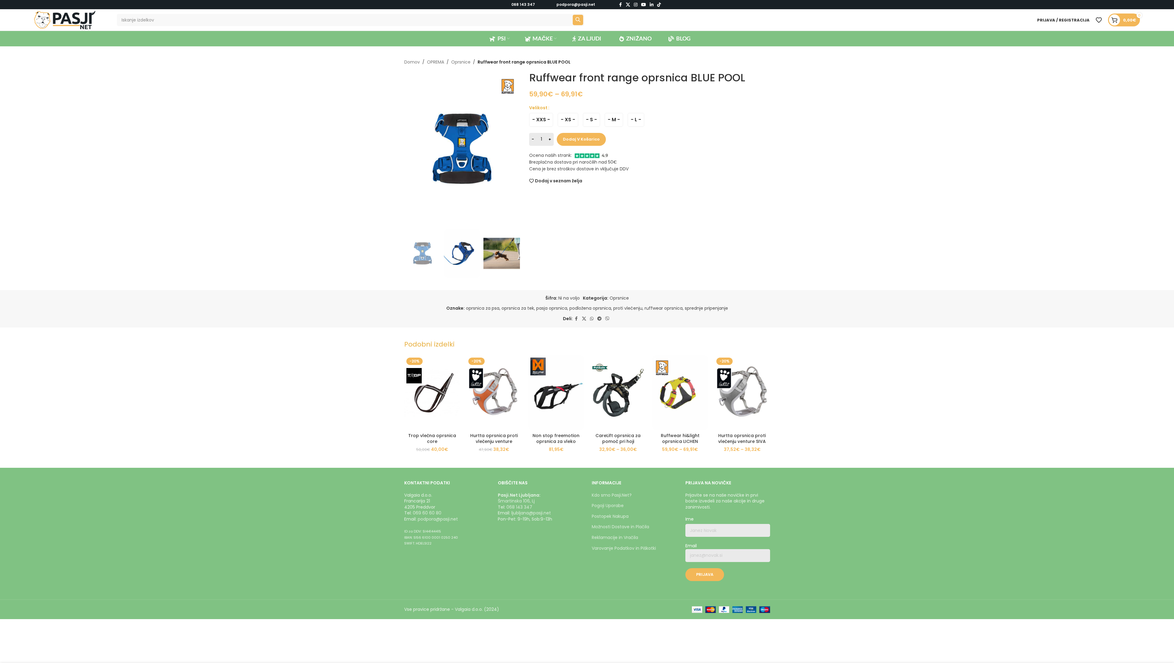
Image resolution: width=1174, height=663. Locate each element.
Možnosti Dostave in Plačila (620, 527)
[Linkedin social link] (651, 5)
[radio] (541, 120)
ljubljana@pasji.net (531, 513)
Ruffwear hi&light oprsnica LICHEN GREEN (680, 441)
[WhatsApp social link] (591, 319)
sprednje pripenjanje (706, 308)
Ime (689, 519)
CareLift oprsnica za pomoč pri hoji (618, 438)
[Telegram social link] (599, 319)
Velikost (538, 108)
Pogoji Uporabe (608, 505)
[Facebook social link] (620, 5)
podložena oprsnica (590, 308)
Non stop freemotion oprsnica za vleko (556, 438)
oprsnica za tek (518, 308)
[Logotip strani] (64, 20)
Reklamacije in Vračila (615, 537)
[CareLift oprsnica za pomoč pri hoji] (618, 392)
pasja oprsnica (551, 308)
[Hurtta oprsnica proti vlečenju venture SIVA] (742, 392)
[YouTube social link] (643, 5)
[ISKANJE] (578, 20)
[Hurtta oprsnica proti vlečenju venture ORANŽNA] (494, 392)
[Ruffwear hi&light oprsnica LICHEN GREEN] (680, 392)
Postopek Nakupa (610, 516)
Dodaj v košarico (581, 139)
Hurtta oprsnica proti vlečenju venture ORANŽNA (494, 441)
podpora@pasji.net (438, 519)
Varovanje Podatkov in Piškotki (624, 548)
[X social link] (628, 5)
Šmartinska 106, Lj (516, 501)
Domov (412, 62)
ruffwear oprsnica (664, 308)
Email (691, 546)
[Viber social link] (607, 319)
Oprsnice (461, 62)
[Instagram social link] (635, 5)
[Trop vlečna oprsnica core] (432, 392)
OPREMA (435, 62)
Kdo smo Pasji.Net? (612, 495)
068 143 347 (523, 4)
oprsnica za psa (482, 308)
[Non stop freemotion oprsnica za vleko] (556, 392)
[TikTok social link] (659, 5)
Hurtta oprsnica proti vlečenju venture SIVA (742, 438)
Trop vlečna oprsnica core (432, 438)
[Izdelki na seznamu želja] (1099, 20)
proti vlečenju (627, 308)
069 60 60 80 (427, 513)
